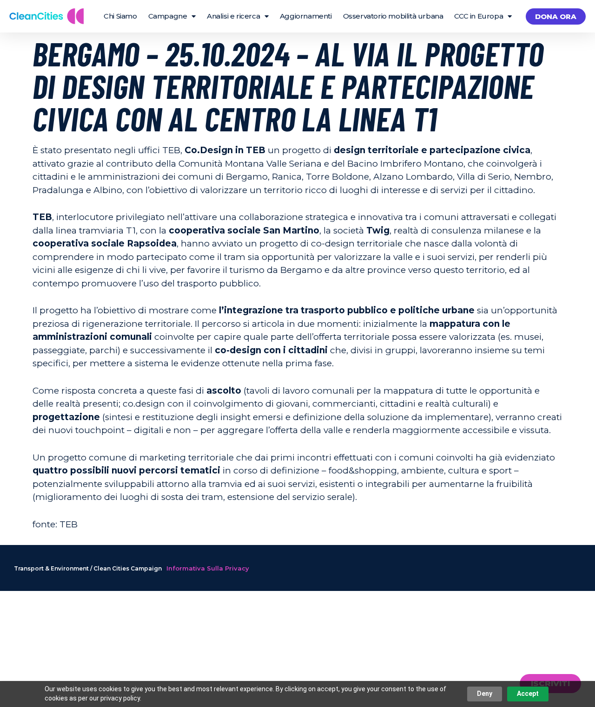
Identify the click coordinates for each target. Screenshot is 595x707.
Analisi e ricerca (233, 16)
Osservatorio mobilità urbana (393, 16)
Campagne (167, 16)
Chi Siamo (120, 16)
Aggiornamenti (306, 16)
